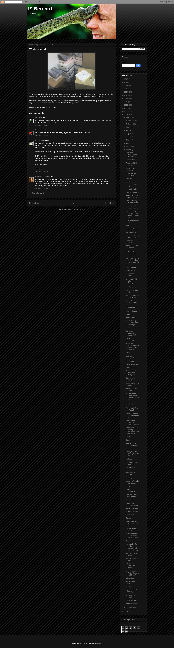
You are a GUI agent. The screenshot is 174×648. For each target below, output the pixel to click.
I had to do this (131, 311)
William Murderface (131, 490)
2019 (126, 79)
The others (130, 367)
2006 (126, 612)
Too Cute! (129, 448)
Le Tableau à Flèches (130, 241)
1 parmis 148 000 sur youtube (132, 236)
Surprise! (129, 314)
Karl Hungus (39, 140)
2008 (126, 111)
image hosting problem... (131, 174)
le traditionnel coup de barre (132, 207)
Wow (127, 541)
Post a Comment (38, 193)
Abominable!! (131, 317)
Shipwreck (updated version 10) (131, 333)
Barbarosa (38, 130)
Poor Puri (129, 500)
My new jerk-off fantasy (131, 591)
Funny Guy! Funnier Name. (132, 504)
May (128, 140)
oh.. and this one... (130, 582)
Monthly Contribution (131, 301)
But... (128, 440)
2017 (126, 82)
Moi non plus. (131, 232)
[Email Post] (54, 107)
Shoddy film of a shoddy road (132, 196)
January (129, 607)
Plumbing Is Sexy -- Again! (132, 409)
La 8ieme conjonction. (131, 357)
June (128, 137)
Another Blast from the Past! (132, 444)
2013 (126, 95)
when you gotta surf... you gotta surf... (132, 454)
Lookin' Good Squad (131, 529)
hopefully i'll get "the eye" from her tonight (132, 323)
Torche (128, 328)
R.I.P (127, 225)
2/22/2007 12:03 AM (41, 136)
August (129, 130)
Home (72, 203)
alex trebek (38, 117)
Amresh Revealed (132, 508)
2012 (126, 98)
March (128, 146)
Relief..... (129, 353)
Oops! (128, 486)
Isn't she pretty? (132, 511)
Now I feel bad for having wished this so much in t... (132, 261)
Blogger (98, 643)
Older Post (109, 203)
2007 (126, 115)
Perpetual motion (132, 603)
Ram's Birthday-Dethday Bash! (132, 202)
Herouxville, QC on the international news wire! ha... (132, 547)
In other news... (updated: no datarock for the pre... (132, 397)
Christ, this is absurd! (130, 169)
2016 (126, 86)
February (130, 150)
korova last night (132, 189)
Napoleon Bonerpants (42, 176)
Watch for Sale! (131, 600)
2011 (126, 102)
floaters (128, 586)
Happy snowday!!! (132, 364)
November (130, 121)
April (128, 143)
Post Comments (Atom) (76, 209)
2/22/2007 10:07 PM (41, 188)
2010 (126, 105)
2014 (126, 92)
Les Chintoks (130, 361)
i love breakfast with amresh (131, 496)
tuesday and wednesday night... (131, 184)
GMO (128, 437)
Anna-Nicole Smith (130, 474)
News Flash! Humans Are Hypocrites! (131, 155)
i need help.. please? (130, 404)
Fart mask (129, 459)
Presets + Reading (130, 339)
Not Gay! (129, 478)
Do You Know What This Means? (131, 566)
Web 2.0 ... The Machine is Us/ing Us (131, 373)
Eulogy (128, 518)
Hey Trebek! (130, 270)
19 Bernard (39, 8)
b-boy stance (130, 578)
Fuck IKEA (130, 179)
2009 (126, 108)
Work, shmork (131, 267)
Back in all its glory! (130, 379)
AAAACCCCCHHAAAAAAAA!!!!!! (132, 384)
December (130, 117)
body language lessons (131, 554)
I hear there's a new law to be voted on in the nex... (132, 214)
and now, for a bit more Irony (132, 296)
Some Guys (130, 515)
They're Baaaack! (132, 192)
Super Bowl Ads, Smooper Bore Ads (132, 523)
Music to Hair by (132, 229)
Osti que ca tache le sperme (132, 307)
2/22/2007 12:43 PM (41, 172)
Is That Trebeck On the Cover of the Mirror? (132, 573)
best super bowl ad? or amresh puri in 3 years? (132, 536)
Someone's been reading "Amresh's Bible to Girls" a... (132, 430)
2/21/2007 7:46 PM (41, 125)
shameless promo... (130, 275)
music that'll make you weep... (132, 482)
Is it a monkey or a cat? (132, 596)
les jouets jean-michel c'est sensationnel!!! (132, 253)
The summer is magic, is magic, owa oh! (132, 422)
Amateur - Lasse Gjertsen (132, 247)
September (130, 127)
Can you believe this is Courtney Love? (132, 415)
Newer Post (34, 203)
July (128, 134)
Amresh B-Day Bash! (131, 389)
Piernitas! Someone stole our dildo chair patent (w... (132, 346)
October (129, 124)
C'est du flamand (132, 160)
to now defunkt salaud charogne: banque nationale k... (131, 283)
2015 (126, 89)
